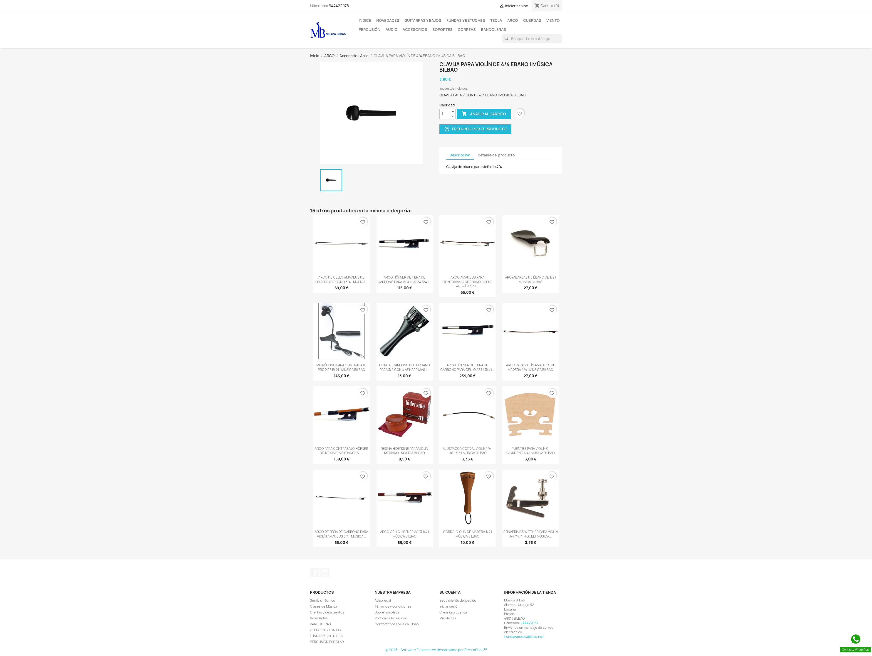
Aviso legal (383, 600)
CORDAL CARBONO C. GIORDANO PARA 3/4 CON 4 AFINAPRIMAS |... (404, 367)
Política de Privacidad (391, 618)
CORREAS (467, 29)
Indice (365, 20)
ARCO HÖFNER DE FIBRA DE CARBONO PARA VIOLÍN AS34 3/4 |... (404, 279)
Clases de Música (323, 606)
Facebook (315, 572)
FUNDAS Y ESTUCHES (465, 20)
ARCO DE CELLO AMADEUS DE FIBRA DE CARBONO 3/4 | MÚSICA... (341, 279)
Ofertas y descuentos (327, 612)
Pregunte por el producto (475, 129)
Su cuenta (450, 592)
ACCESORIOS (415, 29)
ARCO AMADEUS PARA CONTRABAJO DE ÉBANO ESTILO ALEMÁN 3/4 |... (467, 282)
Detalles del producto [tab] (496, 155)
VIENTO (553, 20)
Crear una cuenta (453, 612)
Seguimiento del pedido (457, 600)
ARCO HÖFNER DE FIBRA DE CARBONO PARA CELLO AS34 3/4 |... (467, 367)
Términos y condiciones (393, 606)
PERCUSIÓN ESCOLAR (327, 642)
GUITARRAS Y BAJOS (422, 20)
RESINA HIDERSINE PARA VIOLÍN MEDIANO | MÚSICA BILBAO (404, 450)
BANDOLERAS (493, 29)
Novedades (387, 20)
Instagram (324, 572)
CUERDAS (532, 20)
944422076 (339, 5)
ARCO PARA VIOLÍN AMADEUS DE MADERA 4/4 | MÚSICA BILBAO (530, 367)
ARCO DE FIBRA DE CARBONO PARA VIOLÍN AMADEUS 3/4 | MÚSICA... (341, 534)
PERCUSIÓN (369, 29)
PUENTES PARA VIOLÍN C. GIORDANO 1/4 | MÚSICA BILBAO (530, 450)
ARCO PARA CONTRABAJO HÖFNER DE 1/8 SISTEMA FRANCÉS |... (341, 450)
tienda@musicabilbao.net (524, 636)
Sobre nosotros (387, 612)
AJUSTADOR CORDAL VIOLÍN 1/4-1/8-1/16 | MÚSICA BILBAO (467, 450)
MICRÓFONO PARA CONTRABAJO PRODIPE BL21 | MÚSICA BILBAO (341, 367)
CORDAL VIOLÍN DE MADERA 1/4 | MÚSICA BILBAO (467, 534)
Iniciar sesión (449, 606)
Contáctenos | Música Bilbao (397, 624)
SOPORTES (442, 29)
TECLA (496, 20)
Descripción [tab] (460, 155)
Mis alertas (447, 618)
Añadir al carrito (484, 113)
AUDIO (391, 29)
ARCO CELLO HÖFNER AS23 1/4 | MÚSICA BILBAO (404, 534)
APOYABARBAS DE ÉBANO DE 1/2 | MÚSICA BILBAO (530, 279)
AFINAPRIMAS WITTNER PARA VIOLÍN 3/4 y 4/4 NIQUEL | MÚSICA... (530, 534)
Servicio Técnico (322, 600)
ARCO (512, 20)
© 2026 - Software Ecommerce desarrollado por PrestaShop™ (436, 650)
